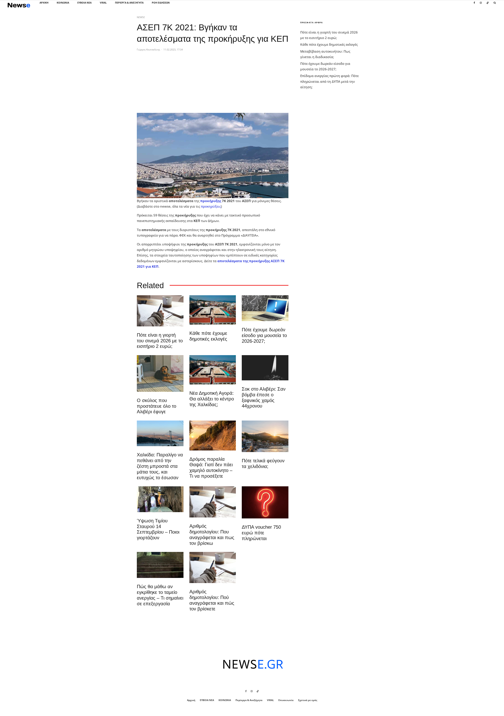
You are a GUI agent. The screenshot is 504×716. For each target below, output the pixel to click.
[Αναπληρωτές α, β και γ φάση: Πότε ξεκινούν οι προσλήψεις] (265, 308)
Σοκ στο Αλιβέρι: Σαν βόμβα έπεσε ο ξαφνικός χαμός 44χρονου (263, 397)
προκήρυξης (210, 201)
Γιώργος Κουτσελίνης (148, 49)
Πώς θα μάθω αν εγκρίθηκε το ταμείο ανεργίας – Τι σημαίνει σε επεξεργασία (160, 595)
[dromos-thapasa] (212, 435)
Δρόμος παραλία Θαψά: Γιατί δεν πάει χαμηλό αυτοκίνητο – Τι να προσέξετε (211, 467)
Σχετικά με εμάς (307, 700)
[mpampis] (160, 373)
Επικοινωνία (286, 700)
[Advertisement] (166, 85)
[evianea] (160, 565)
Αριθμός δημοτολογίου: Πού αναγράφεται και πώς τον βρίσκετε (211, 600)
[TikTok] (487, 4)
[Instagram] (480, 4)
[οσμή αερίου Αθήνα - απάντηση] (265, 502)
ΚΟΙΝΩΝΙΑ (63, 2)
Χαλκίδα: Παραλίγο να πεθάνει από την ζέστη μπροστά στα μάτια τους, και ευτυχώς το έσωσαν (160, 466)
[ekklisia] (160, 499)
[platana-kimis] (265, 436)
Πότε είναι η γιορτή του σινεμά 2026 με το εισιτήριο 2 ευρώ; (160, 340)
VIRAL (103, 2)
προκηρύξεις (211, 206)
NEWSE (141, 17)
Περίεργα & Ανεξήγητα (129, 2)
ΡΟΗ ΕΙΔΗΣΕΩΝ (161, 2)
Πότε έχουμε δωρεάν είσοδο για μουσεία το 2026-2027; (264, 335)
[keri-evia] (265, 367)
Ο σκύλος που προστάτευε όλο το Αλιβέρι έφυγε (156, 406)
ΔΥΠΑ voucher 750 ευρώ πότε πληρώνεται (261, 532)
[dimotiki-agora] (212, 310)
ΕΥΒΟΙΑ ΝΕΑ (84, 2)
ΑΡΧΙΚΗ (44, 2)
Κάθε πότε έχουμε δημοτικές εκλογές (208, 336)
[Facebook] (474, 4)
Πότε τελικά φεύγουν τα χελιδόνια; (263, 463)
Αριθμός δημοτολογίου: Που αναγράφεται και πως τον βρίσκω (211, 534)
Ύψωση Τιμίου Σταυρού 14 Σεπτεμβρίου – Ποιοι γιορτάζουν (158, 529)
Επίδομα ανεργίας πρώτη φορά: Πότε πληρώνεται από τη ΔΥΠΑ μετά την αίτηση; (329, 81)
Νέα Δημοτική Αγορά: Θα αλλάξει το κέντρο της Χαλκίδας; (211, 398)
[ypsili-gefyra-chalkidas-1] (160, 433)
